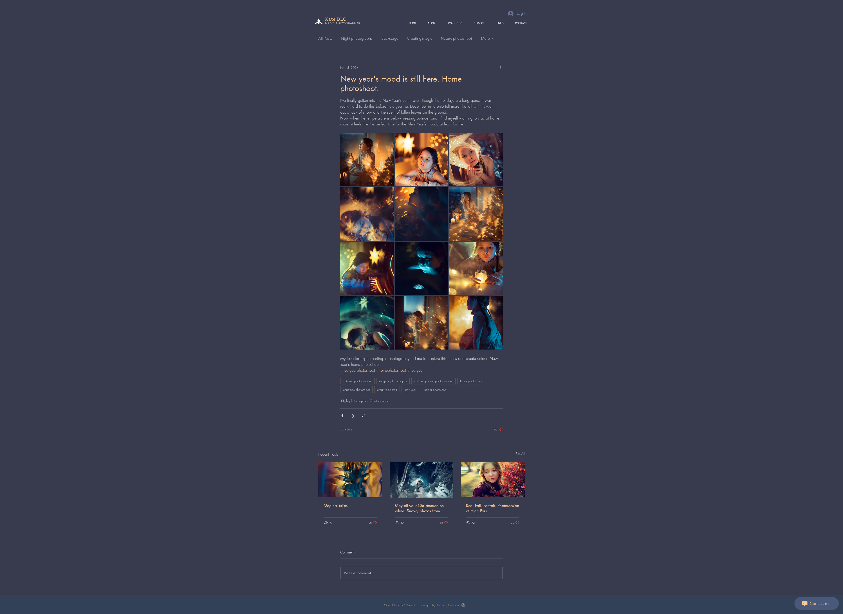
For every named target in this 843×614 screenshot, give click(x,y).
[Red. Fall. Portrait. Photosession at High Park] (493, 479)
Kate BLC (335, 19)
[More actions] (500, 67)
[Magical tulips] (350, 479)
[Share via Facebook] (342, 416)
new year (410, 389)
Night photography (357, 38)
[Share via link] (364, 416)
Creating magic (419, 38)
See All (520, 454)
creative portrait (387, 389)
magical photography (393, 381)
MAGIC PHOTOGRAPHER (342, 23)
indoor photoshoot (435, 389)
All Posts (325, 38)
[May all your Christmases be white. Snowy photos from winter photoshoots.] (422, 480)
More (485, 38)
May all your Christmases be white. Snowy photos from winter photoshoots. (419, 508)
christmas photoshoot (356, 389)
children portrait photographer (433, 381)
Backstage (389, 38)
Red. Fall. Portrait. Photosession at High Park (492, 508)
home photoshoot (471, 381)
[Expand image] (367, 159)
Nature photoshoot (456, 38)
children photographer (357, 381)
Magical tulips (336, 505)
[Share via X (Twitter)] (353, 416)
